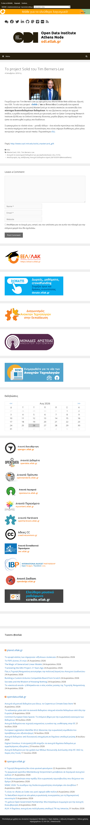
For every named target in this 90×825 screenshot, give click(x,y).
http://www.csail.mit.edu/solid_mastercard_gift (32, 143)
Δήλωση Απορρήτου (68, 819)
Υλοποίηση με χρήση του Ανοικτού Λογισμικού (20, 819)
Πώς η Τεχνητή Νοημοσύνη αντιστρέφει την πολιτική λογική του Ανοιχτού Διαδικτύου (45, 671)
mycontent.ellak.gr (27, 7)
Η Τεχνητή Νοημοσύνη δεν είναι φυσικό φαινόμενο (28, 768)
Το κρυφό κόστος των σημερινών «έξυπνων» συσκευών (30, 657)
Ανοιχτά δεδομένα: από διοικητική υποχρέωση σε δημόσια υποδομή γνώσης (40, 736)
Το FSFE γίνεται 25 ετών (16, 660)
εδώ (53, 131)
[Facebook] (12, 21)
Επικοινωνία (55, 821)
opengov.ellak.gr (16, 761)
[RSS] (47, 21)
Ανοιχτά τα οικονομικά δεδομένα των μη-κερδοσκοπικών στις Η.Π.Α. (34, 155)
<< (11, 403)
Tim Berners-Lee (27, 152)
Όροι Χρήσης (53, 819)
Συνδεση (24, 3)
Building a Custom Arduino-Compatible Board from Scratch (32, 678)
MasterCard (11, 152)
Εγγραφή (17, 3)
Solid (34, 104)
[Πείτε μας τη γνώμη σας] (6, 21)
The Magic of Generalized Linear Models (23, 664)
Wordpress (43, 819)
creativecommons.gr (14, 7)
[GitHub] (27, 21)
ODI (18, 152)
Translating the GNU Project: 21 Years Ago (24, 668)
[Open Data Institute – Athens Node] (45, 37)
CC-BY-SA (45, 821)
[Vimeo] (37, 21)
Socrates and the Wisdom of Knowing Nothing (26, 681)
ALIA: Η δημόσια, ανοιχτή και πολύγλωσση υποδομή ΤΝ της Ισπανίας (37, 808)
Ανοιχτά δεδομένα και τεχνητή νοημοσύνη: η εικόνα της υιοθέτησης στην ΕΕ (40, 723)
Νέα (8, 150)
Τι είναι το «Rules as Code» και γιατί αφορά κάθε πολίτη (31, 791)
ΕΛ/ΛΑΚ (4, 7)
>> (79, 403)
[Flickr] (42, 21)
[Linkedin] (22, 21)
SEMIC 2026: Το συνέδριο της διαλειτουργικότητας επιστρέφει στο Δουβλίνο (40, 785)
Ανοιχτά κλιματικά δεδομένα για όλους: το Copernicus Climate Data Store (39, 703)
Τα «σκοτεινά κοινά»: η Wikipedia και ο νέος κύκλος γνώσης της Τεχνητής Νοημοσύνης (45, 685)
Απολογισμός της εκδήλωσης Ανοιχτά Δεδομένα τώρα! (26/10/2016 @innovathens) (39, 157)
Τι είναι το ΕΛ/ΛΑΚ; (7, 3)
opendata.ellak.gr (16, 696)
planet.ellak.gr (15, 650)
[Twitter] (17, 21)
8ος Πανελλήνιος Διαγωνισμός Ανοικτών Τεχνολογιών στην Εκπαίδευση (45, 14)
